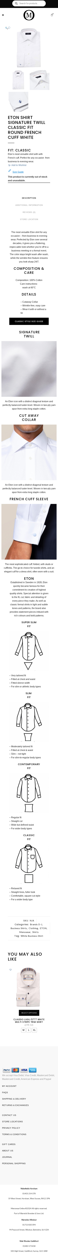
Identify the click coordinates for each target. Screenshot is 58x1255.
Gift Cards (8, 1144)
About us (7, 1151)
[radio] (23, 1030)
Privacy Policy (11, 1128)
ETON (43, 928)
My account (9, 1086)
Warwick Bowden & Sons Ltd (32, 1213)
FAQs (5, 1092)
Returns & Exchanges (15, 1105)
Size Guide (18, 172)
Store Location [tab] (29, 219)
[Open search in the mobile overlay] (29, 3)
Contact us (9, 1115)
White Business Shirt (32, 935)
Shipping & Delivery (14, 1099)
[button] (26, 28)
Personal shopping (14, 1163)
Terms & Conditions (14, 1134)
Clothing (33, 928)
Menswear (25, 932)
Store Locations (12, 1121)
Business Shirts (19, 928)
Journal (7, 1157)
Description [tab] (29, 198)
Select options (29, 1013)
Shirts (35, 932)
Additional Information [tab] (29, 205)
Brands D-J (36, 924)
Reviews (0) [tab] (29, 212)
